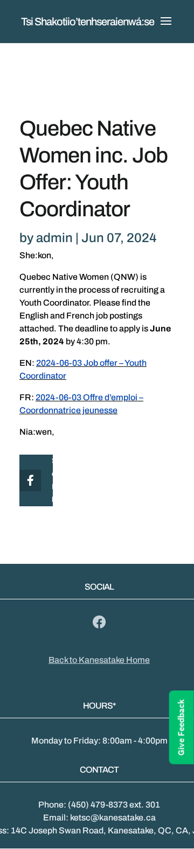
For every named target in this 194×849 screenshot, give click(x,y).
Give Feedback (181, 727)
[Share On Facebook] (28, 480)
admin (54, 238)
